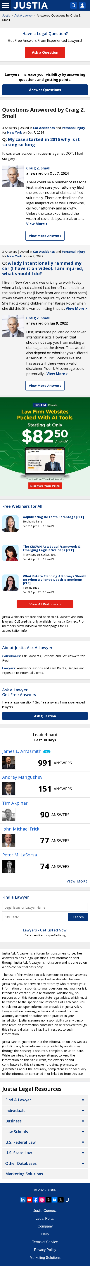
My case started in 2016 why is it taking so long (41, 141)
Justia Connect (45, 1210)
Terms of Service (45, 1242)
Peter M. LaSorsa (19, 855)
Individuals (15, 1110)
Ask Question (45, 716)
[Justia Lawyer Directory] (67, 1199)
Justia (6, 15)
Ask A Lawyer (23, 15)
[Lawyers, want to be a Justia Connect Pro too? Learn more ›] (46, 751)
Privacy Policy (45, 1250)
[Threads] (48, 1199)
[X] (61, 1199)
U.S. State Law (18, 1152)
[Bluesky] (54, 1199)
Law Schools (16, 1131)
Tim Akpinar (15, 803)
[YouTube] (29, 1199)
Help (45, 1234)
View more (77, 881)
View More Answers (45, 235)
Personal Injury (73, 128)
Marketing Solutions (24, 1173)
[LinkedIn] (23, 1199)
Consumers (11, 656)
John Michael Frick (20, 829)
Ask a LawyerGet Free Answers (19, 692)
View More (36, 223)
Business (13, 1121)
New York (14, 132)
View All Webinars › (45, 604)
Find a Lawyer (15, 897)
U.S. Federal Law (20, 1142)
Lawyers (8, 668)
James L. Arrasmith (22, 751)
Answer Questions (45, 89)
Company (45, 1226)
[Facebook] (35, 1199)
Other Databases (21, 1163)
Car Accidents (44, 128)
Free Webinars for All (22, 506)
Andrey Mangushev (22, 777)
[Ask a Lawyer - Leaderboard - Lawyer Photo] (8, 762)
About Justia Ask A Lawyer (27, 647)
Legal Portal (45, 1218)
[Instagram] (42, 1199)
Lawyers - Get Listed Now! (45, 930)
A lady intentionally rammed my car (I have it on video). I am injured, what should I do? (42, 268)
